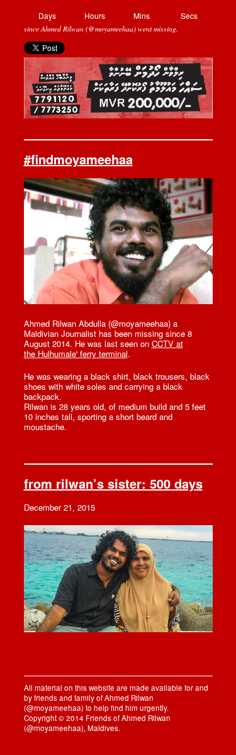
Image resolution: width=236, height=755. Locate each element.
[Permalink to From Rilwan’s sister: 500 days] (118, 629)
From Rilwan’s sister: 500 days (113, 483)
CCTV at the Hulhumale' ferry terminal (103, 349)
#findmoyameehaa (78, 159)
